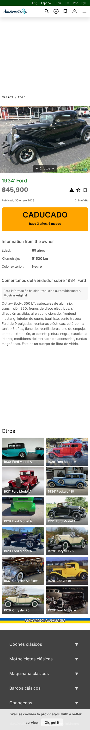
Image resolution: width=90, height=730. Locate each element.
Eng (34, 3)
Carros (7, 97)
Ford (21, 97)
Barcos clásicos (25, 688)
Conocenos (20, 702)
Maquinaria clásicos (29, 673)
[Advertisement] (45, 57)
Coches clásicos (25, 644)
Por (75, 3)
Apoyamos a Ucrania (45, 620)
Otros (8, 431)
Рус (84, 3)
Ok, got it (52, 722)
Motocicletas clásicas (31, 658)
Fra (67, 3)
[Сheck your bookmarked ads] (65, 11)
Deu (58, 3)
